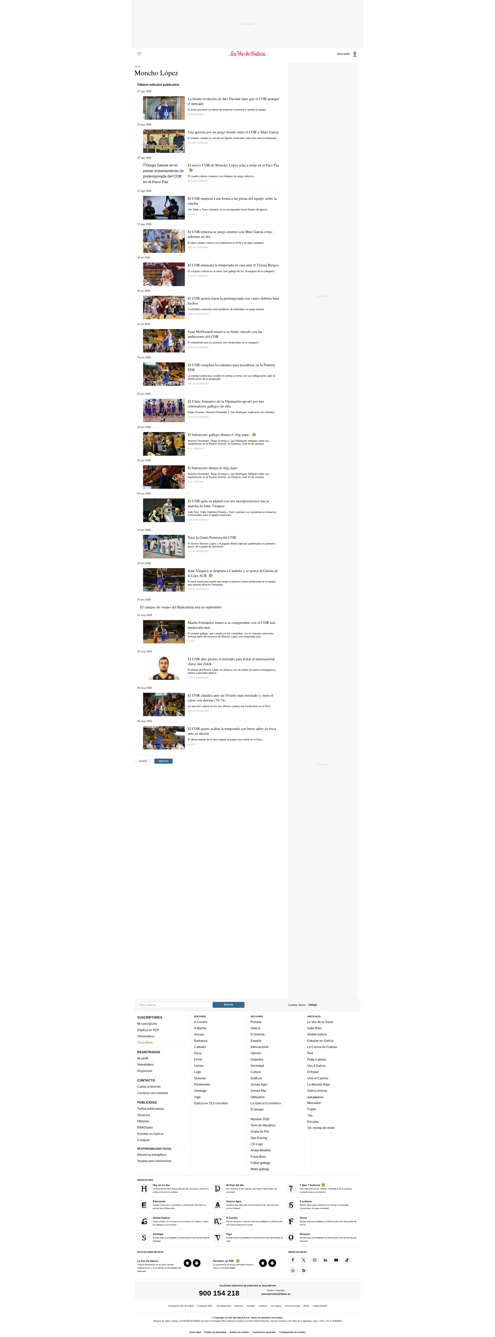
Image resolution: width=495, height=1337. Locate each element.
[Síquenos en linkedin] (325, 1260)
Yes (309, 1115)
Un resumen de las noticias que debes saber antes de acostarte (251, 1188)
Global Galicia (317, 1034)
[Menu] (140, 54)
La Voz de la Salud (320, 1022)
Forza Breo (258, 1156)
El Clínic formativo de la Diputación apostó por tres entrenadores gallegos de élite (226, 403)
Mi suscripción (147, 1023)
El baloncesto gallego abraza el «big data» (219, 434)
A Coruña (200, 1022)
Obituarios (258, 1097)
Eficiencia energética (151, 1154)
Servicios (143, 1115)
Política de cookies (239, 1332)
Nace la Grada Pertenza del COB (212, 537)
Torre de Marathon (263, 1125)
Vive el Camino (317, 1078)
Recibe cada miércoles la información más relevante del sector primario (252, 1205)
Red (310, 1053)
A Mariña (200, 1028)
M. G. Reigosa (195, 448)
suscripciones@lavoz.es (275, 1293)
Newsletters (145, 1064)
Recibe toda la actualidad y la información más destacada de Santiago (181, 1237)
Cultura (256, 1072)
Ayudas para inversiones (154, 1161)
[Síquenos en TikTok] (347, 1260)
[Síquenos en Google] (303, 1270)
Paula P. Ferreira (198, 143)
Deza (197, 1053)
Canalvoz (263, 1306)
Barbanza (200, 1040)
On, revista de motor (321, 1127)
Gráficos (256, 1078)
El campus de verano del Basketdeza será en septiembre (181, 607)
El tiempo (257, 1109)
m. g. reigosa (195, 481)
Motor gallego (260, 1169)
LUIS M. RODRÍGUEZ (198, 347)
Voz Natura (276, 1306)
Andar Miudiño (261, 1150)
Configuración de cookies (292, 1332)
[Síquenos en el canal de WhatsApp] (293, 1270)
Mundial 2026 (260, 1119)
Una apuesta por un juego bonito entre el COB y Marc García (233, 131)
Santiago (200, 1090)
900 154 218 (219, 1293)
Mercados (314, 1103)
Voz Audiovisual (223, 1306)
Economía (258, 1034)
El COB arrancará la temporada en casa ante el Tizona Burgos (233, 264)
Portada (256, 1022)
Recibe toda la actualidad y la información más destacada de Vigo (254, 1237)
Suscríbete (145, 1042)
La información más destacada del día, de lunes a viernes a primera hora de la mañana (180, 1188)
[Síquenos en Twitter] (303, 1260)
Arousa (199, 1034)
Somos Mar (258, 1090)
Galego (313, 1004)
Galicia (255, 1028)
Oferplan (143, 1121)
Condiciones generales (264, 1332)
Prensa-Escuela (292, 1306)
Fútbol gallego (260, 1163)
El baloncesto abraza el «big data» (213, 467)
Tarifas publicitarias (150, 1109)
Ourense (200, 1078)
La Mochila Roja (318, 1084)
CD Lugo (257, 1144)
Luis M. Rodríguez (198, 314)
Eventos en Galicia (150, 1133)
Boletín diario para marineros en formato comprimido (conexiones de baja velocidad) (324, 1205)
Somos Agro (259, 1084)
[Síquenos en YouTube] (336, 1260)
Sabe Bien (314, 1028)
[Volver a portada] (248, 54)
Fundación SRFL (205, 1306)
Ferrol (198, 1059)
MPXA (306, 1306)
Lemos (198, 1065)
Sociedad (257, 1065)
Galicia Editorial (320, 1306)
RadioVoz (238, 1306)
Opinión (256, 1053)
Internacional (259, 1047)
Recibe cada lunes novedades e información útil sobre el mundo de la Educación (179, 1205)
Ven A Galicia (316, 1065)
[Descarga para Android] (197, 1263)
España (256, 1040)
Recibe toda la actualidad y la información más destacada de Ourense (328, 1237)
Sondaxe (251, 1306)
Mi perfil (142, 1058)
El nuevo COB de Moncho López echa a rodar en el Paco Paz (233, 165)
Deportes (257, 1059)
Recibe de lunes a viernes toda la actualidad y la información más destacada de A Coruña (254, 1221)
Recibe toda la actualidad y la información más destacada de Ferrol (328, 1221)
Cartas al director (149, 1086)
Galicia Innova (317, 1090)
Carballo (200, 1047)
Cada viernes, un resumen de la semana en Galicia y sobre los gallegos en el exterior (180, 1221)
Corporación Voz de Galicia (181, 1306)
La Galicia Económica (266, 1103)
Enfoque (313, 1072)
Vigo (197, 1097)
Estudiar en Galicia (320, 1040)
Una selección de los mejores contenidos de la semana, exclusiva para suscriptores (326, 1188)
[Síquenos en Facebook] (293, 1260)
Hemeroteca (145, 1036)
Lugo (197, 1072)
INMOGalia (145, 1127)
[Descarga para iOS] (187, 1263)
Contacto (143, 1140)
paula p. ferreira (198, 181)
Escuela (312, 1121)
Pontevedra (202, 1084)
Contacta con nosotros (152, 1093)
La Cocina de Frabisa (322, 1047)
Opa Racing (259, 1138)
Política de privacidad (215, 1332)
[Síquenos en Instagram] (314, 1260)
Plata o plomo (316, 1059)
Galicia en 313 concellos (211, 1103)
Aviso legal (195, 1332)
